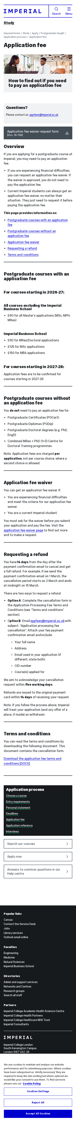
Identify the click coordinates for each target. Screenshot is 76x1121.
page (23, 530)
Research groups (14, 991)
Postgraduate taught (52, 33)
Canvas (8, 919)
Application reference (19, 825)
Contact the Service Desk (20, 924)
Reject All (38, 1102)
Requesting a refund (22, 248)
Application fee (38, 36)
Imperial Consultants (16, 1024)
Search (56, 13)
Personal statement (18, 807)
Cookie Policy (32, 1083)
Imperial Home (12, 33)
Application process (15, 36)
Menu (68, 13)
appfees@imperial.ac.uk (43, 114)
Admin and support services (21, 982)
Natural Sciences (14, 962)
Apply (35, 33)
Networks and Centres (17, 986)
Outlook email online (16, 937)
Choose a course (16, 795)
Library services (13, 933)
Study (9, 23)
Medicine (9, 957)
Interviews (12, 831)
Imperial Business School (19, 966)
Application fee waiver (23, 242)
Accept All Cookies (38, 1113)
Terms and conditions (23, 255)
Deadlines (12, 813)
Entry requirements (18, 801)
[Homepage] (26, 11)
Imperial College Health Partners (23, 1015)
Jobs (7, 928)
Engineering (11, 953)
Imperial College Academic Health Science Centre (34, 1011)
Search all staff (13, 995)
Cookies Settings (38, 1091)
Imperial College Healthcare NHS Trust (27, 1020)
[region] (38, 1087)
